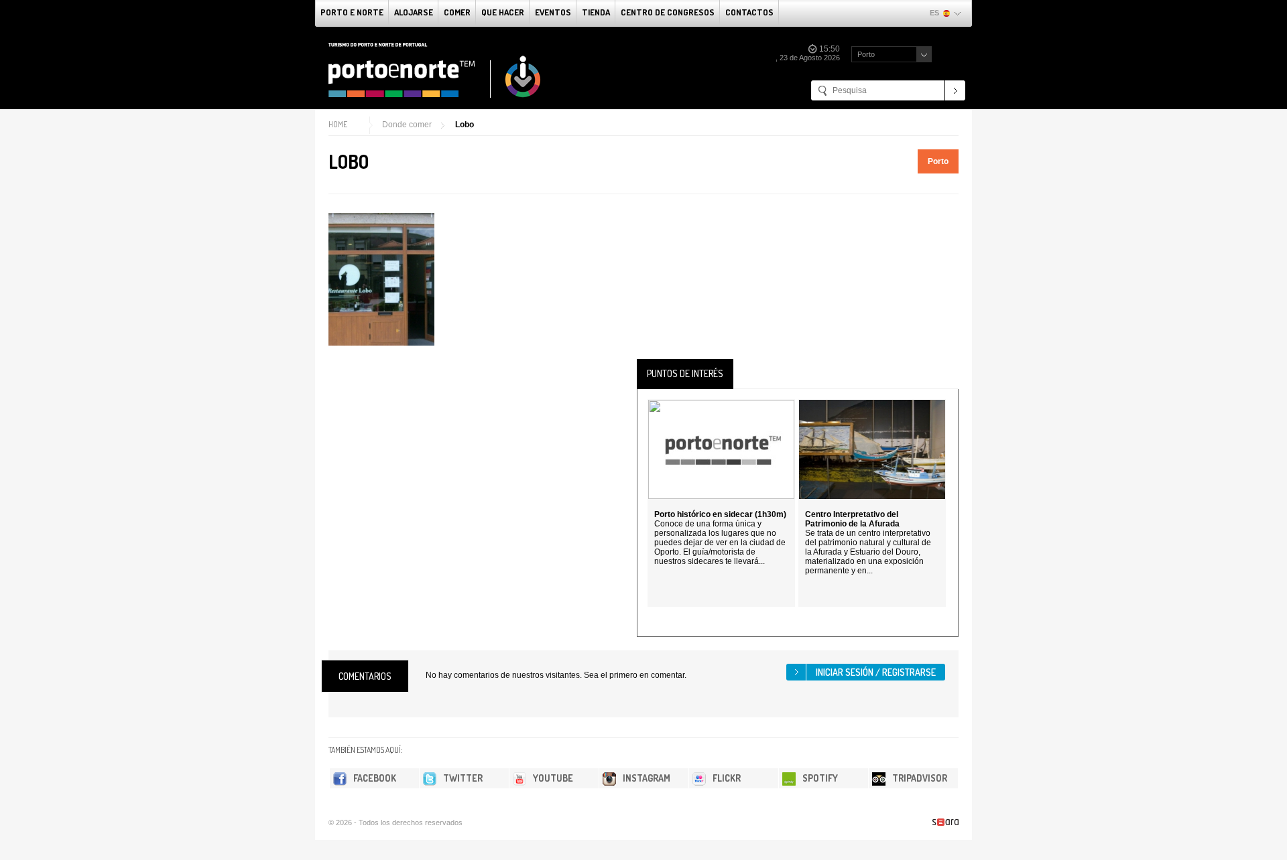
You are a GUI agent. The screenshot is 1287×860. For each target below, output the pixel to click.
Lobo (464, 124)
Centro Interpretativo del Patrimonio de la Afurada (852, 519)
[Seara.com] (945, 822)
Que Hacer (502, 12)
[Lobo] (381, 279)
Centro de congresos (668, 12)
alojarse (413, 12)
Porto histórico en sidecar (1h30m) (720, 514)
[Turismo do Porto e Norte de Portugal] (435, 70)
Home (337, 124)
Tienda (596, 12)
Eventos (553, 12)
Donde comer (407, 124)
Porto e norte (351, 12)
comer (457, 12)
